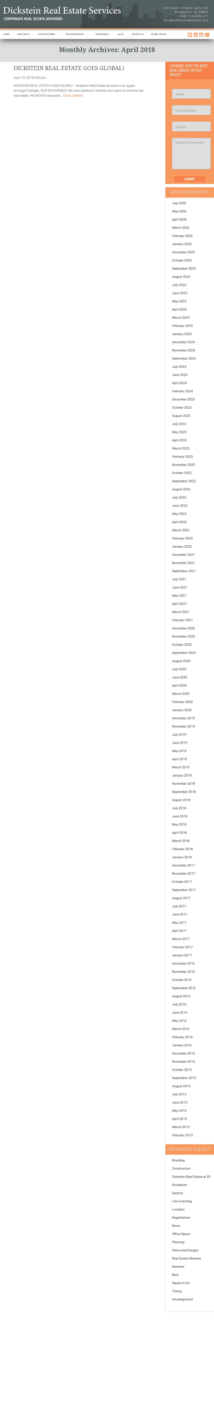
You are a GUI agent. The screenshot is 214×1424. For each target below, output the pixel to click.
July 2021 (179, 579)
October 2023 (182, 407)
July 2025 (179, 285)
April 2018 (179, 833)
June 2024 (179, 375)
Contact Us (138, 34)
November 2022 (183, 465)
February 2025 (182, 326)
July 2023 (179, 424)
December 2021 (183, 555)
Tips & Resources (74, 34)
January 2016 (182, 1045)
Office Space (181, 1234)
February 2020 (182, 702)
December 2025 (183, 252)
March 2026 (181, 228)
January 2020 (182, 710)
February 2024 (182, 391)
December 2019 (183, 718)
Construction (181, 1168)
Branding (178, 1160)
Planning (178, 1242)
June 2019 (179, 743)
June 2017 (179, 914)
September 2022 (184, 481)
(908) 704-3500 (190, 16)
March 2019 (181, 767)
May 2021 (179, 595)
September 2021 (184, 571)
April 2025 (179, 309)
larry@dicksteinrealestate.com (186, 20)
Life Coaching (182, 1201)
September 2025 (184, 268)
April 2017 (179, 931)
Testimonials (102, 34)
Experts (177, 1193)
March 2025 (181, 317)
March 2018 (181, 841)
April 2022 (179, 522)
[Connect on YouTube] (201, 35)
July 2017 (179, 906)
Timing (177, 1291)
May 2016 (179, 1021)
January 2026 (182, 244)
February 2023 (182, 456)
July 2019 (179, 734)
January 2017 (182, 955)
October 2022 (182, 473)
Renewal (178, 1267)
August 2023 (181, 416)
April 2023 (179, 440)
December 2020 (183, 628)
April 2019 (179, 759)
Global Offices (159, 34)
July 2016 (179, 1004)
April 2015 (179, 1119)
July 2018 (179, 808)
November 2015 (183, 1061)
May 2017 (179, 922)
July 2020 (179, 669)
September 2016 (184, 988)
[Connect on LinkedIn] (195, 35)
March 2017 (181, 939)
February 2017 (182, 947)
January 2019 (182, 775)
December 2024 (183, 342)
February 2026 (182, 236)
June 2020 (179, 677)
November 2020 (183, 636)
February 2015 (182, 1135)
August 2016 (181, 996)
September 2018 (184, 792)
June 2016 (179, 1012)
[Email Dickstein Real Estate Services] (190, 35)
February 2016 (182, 1037)
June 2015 (179, 1102)
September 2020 (184, 653)
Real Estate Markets (186, 1258)
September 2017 (184, 890)
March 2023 (181, 448)
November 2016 (183, 972)
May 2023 (179, 432)
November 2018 (183, 784)
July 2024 (179, 367)
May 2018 (179, 824)
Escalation (179, 1185)
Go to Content (73, 95)
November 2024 (183, 350)
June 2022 (179, 506)
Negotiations (181, 1217)
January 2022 (182, 546)
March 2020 (181, 694)
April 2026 (179, 219)
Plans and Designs (185, 1250)
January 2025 (182, 334)
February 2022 (182, 538)
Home (6, 34)
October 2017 (182, 882)
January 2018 (182, 857)
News (176, 1226)
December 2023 (183, 399)
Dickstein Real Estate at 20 (191, 1177)
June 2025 (179, 293)
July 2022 (179, 497)
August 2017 (181, 898)
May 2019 (179, 751)
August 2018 (181, 800)
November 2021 (183, 563)
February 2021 (182, 620)
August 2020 (181, 661)
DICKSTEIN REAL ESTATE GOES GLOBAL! (69, 68)
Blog (120, 34)
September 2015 (184, 1078)
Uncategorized (182, 1299)
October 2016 (182, 980)
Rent (175, 1275)
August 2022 (181, 489)
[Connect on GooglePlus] (207, 35)
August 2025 (181, 277)
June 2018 (179, 816)
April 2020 (179, 685)
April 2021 (179, 604)
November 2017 (183, 873)
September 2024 (184, 358)
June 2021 (179, 587)
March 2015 (181, 1127)
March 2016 (181, 1029)
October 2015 (182, 1070)
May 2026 (179, 211)
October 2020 (182, 645)
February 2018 (182, 849)
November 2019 (183, 726)
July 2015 (179, 1094)
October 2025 (182, 260)
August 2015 (181, 1086)
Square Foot (181, 1283)
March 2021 (181, 612)
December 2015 (183, 1053)
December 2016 (183, 963)
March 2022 (181, 530)
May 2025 (179, 301)
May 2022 (179, 514)
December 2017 (183, 865)
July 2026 (179, 203)
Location (178, 1209)
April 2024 (179, 383)
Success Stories (46, 34)
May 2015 (179, 1111)
